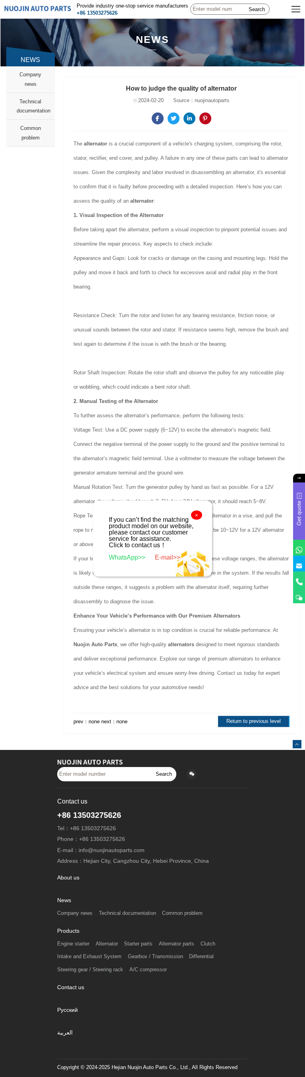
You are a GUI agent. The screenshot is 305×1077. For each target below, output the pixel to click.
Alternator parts (176, 944)
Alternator (107, 944)
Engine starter (73, 944)
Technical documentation (33, 106)
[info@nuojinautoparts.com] (299, 563)
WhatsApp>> (128, 557)
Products (68, 931)
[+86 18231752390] (299, 595)
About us (68, 878)
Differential (201, 956)
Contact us (70, 987)
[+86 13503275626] (299, 579)
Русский (67, 1010)
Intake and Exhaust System (89, 956)
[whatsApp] (299, 548)
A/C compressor (148, 969)
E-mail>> (167, 557)
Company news (30, 79)
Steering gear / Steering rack (90, 969)
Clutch (208, 944)
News (64, 900)
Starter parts (138, 944)
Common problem (30, 133)
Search (257, 9)
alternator (95, 144)
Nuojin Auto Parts (95, 644)
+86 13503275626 (97, 12)
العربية (65, 1033)
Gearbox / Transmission (155, 956)
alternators (181, 644)
